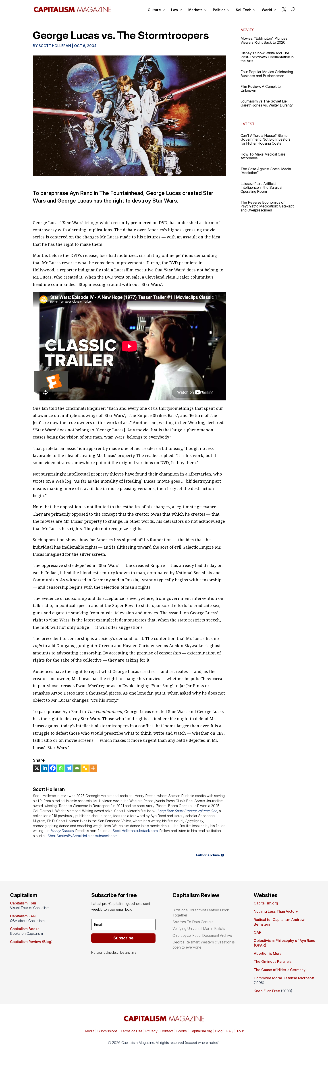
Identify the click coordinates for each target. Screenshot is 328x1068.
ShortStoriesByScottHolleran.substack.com (83, 836)
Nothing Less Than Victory (276, 911)
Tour (240, 1031)
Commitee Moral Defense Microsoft (284, 978)
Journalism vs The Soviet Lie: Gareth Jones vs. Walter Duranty (267, 103)
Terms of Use (131, 1031)
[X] (36, 768)
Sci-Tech (243, 10)
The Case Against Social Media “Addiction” (266, 171)
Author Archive (207, 855)
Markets (195, 10)
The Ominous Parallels (272, 961)
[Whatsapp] (60, 768)
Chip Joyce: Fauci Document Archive (202, 935)
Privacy (151, 1031)
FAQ (229, 1031)
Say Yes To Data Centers (192, 922)
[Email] (77, 768)
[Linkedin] (44, 768)
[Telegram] (69, 768)
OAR (257, 932)
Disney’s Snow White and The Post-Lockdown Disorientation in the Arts (267, 57)
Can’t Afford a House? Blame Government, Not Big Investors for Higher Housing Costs (266, 139)
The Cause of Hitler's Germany (279, 970)
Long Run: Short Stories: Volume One (187, 811)
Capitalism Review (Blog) (31, 941)
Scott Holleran (55, 45)
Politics (219, 10)
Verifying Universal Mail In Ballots (198, 928)
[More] (93, 768)
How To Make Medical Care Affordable (263, 156)
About (89, 1031)
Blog (218, 1031)
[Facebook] (52, 768)
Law (174, 10)
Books (181, 1031)
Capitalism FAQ (23, 916)
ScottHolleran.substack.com (135, 830)
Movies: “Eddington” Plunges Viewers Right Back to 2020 (264, 40)
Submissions (107, 1031)
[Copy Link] (85, 768)
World (267, 10)
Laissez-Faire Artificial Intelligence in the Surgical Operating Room (261, 187)
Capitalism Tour (23, 903)
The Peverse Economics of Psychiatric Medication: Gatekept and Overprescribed (267, 206)
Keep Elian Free (267, 991)
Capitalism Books (24, 929)
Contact (166, 1031)
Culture (154, 10)
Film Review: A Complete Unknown (261, 88)
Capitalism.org (266, 903)
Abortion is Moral (268, 953)
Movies (247, 30)
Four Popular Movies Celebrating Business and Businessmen (267, 74)
